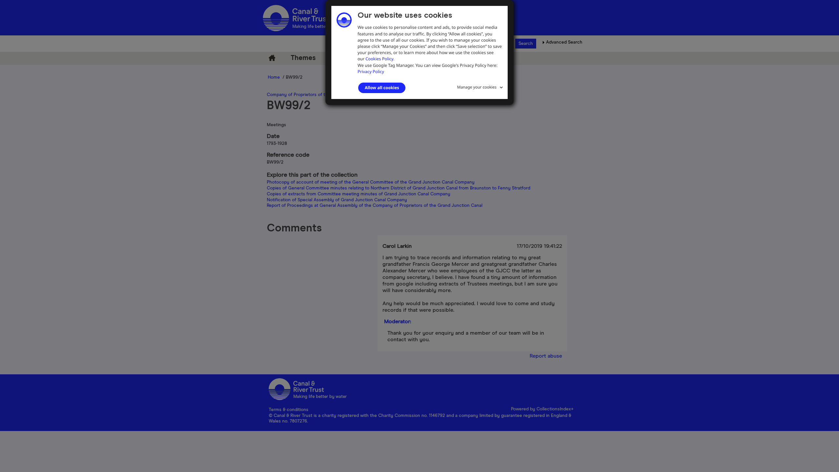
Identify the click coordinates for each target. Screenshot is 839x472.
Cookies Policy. (379, 59)
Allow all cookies (382, 87)
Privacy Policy (371, 71)
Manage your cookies (477, 87)
